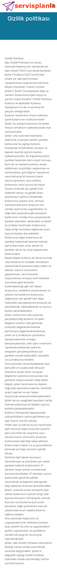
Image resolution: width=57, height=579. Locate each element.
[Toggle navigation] (52, 5)
